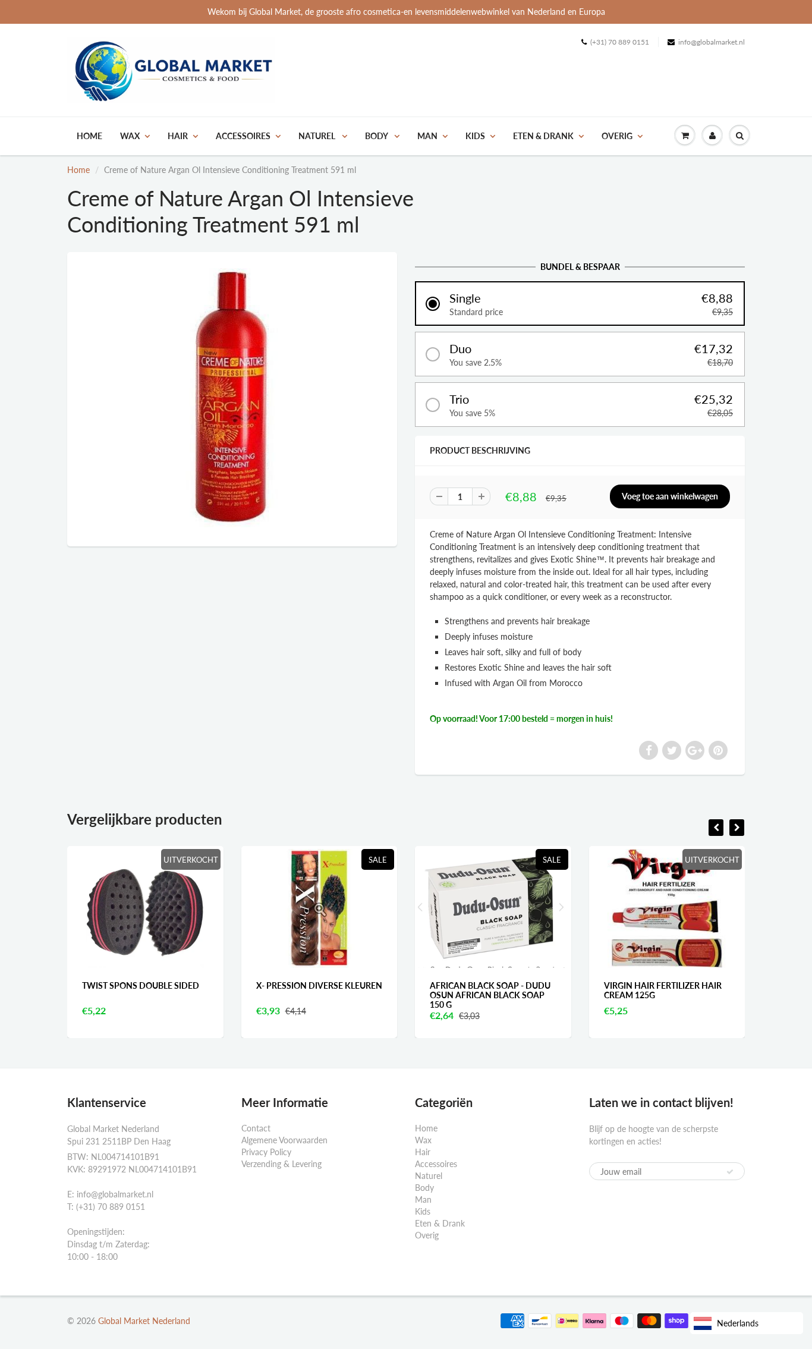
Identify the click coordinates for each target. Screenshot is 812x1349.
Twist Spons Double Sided (113, 985)
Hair (178, 136)
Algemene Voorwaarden (284, 1140)
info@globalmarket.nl (711, 41)
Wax (130, 136)
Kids (475, 136)
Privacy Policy (266, 1152)
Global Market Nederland (144, 1321)
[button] (580, 303)
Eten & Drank (543, 136)
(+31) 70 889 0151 (619, 41)
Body (377, 136)
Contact (255, 1128)
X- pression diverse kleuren (292, 985)
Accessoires (243, 136)
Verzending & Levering (281, 1164)
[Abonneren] (730, 1171)
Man (427, 136)
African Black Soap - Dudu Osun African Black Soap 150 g (463, 995)
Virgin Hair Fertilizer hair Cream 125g (636, 990)
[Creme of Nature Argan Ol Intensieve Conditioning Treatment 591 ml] (232, 398)
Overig (617, 136)
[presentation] (716, 827)
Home (89, 136)
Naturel (317, 136)
